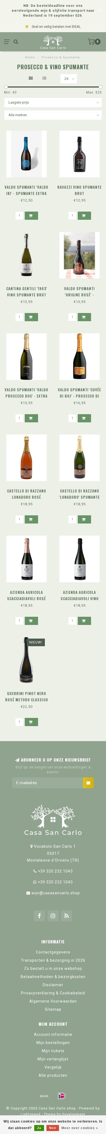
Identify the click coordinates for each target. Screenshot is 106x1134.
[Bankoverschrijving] (44, 1096)
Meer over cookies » (79, 1128)
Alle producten (53, 1075)
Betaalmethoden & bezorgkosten (53, 976)
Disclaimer (53, 985)
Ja (39, 1128)
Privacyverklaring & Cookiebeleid (53, 993)
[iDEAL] (61, 1096)
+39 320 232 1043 (55, 871)
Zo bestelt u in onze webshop (53, 968)
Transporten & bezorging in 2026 (53, 960)
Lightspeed (30, 1114)
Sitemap (53, 1009)
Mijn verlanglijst (53, 1059)
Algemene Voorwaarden (53, 1001)
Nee (52, 1128)
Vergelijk (53, 1067)
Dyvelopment (73, 1114)
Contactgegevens (53, 952)
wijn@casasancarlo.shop (56, 893)
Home (30, 57)
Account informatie (53, 1034)
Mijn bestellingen (53, 1042)
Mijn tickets (53, 1051)
